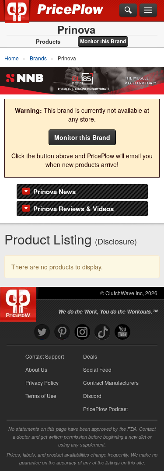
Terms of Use (40, 395)
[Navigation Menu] (148, 10)
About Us (36, 369)
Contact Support (44, 356)
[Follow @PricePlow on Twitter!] (42, 332)
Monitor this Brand (103, 41)
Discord (92, 395)
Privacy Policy (42, 382)
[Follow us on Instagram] (82, 332)
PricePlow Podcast (105, 408)
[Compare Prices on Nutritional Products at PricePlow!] (20, 302)
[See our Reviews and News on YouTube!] (122, 332)
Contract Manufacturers (111, 382)
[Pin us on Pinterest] (62, 332)
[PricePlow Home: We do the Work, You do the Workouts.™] (23, 16)
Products (48, 41)
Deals (90, 356)
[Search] (128, 10)
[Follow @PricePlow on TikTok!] (102, 332)
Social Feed (97, 369)
